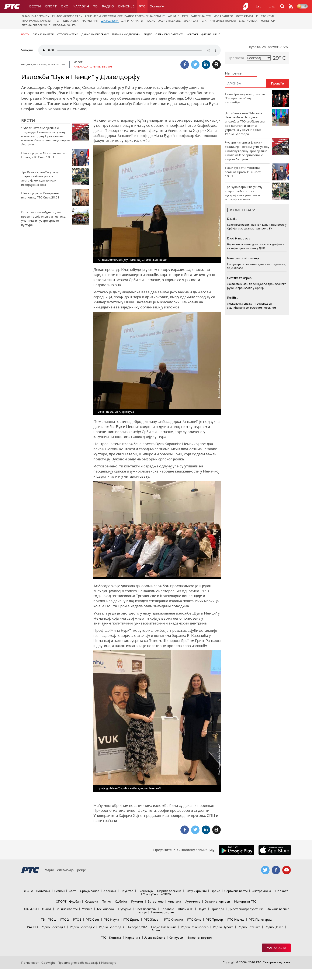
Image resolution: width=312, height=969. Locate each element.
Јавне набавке (169, 21)
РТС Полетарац (260, 919)
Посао (150, 21)
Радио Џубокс (223, 927)
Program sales (64, 25)
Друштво (127, 891)
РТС (142, 6)
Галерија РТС (201, 16)
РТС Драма (131, 919)
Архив (156, 930)
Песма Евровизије (36, 25)
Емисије (126, 6)
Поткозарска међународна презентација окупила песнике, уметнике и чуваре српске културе (43, 218)
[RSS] (291, 6)
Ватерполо (156, 901)
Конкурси (267, 21)
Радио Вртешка (249, 927)
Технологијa (105, 909)
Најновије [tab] (233, 73)
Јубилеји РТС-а (195, 21)
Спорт (51, 6)
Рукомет (137, 901)
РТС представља (66, 21)
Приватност (30, 963)
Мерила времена (169, 891)
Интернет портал (222, 21)
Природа (217, 909)
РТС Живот (152, 919)
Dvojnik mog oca (238, 238)
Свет (72, 891)
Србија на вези (43, 34)
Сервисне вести (235, 891)
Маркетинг (90, 21)
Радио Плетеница (164, 927)
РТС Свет (92, 919)
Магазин (81, 6)
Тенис (106, 901)
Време (215, 891)
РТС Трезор (214, 919)
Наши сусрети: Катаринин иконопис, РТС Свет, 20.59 (40, 195)
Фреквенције (210, 34)
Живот (46, 909)
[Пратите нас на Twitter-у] (265, 870)
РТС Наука (111, 919)
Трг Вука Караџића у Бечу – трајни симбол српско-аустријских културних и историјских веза (41, 178)
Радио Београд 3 (111, 927)
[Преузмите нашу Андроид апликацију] (236, 850)
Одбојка (121, 901)
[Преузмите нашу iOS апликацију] (275, 850)
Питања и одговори (126, 34)
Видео (147, 34)
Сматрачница (261, 891)
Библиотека (248, 21)
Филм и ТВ (185, 909)
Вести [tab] (28, 120)
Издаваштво (223, 16)
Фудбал (74, 901)
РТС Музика (236, 919)
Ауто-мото (192, 901)
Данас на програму (95, 34)
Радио (108, 6)
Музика (87, 909)
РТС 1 (52, 919)
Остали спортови (217, 901)
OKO (64, 6)
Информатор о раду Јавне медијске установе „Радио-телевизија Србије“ (108, 16)
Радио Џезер (274, 927)
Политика (43, 891)
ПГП (185, 16)
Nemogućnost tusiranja (243, 258)
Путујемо (124, 909)
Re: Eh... (232, 298)
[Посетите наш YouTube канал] (286, 870)
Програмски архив (36, 21)
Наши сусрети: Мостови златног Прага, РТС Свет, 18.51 (44, 155)
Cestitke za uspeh (239, 278)
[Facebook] (184, 64)
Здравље (167, 909)
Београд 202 (137, 927)
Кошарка (91, 901)
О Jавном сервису (35, 16)
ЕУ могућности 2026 (156, 894)
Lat (258, 6)
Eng (271, 6)
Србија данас (89, 891)
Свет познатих (145, 909)
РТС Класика (173, 919)
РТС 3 (77, 919)
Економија (145, 891)
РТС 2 (64, 919)
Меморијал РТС (245, 901)
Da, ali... (232, 219)
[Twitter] (195, 64)
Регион (59, 891)
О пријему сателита (169, 34)
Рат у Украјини (196, 891)
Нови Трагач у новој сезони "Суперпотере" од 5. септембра (245, 98)
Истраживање (247, 16)
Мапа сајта (276, 948)
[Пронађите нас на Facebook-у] (276, 870)
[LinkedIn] (206, 64)
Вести (35, 6)
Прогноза (236, 58)
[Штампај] (216, 64)
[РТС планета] (246, 6)
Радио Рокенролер (195, 927)
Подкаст (281, 891)
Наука (202, 909)
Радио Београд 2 (82, 927)
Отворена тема (67, 34)
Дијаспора (109, 21)
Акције (173, 16)
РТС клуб (267, 16)
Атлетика (174, 901)
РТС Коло (194, 919)
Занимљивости (66, 909)
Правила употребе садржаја (78, 963)
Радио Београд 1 (53, 927)
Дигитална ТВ (132, 21)
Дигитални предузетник (245, 909)
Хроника (109, 891)
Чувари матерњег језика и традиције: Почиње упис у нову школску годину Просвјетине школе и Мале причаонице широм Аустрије (45, 136)
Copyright (48, 963)
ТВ (95, 6)
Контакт (192, 34)
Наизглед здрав (162, 912)
